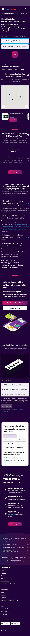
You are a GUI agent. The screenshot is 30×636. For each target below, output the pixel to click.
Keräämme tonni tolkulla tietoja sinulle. (14, 547)
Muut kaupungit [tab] (20, 440)
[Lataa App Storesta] (15, 623)
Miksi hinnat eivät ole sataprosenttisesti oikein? (10, 550)
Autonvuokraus (5, 557)
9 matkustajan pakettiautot (8, 228)
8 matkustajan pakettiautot (22, 226)
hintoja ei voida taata (17, 539)
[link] (13, 120)
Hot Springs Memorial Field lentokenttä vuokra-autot (13, 461)
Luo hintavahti (12, 514)
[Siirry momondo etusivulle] (11, 9)
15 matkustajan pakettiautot (16, 229)
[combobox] (6, 36)
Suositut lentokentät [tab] (9, 436)
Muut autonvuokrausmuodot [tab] (12, 443)
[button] (3, 9)
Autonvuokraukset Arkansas (14, 558)
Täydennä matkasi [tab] (9, 447)
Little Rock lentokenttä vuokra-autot (12, 457)
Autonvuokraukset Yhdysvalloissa (18, 557)
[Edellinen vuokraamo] (3, 106)
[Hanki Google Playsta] (5, 623)
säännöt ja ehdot (19, 409)
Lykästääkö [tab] (20, 447)
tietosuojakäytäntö (5, 411)
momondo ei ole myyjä (9, 544)
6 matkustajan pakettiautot (20, 224)
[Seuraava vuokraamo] (26, 106)
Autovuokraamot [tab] (8, 440)
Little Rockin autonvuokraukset (14, 560)
